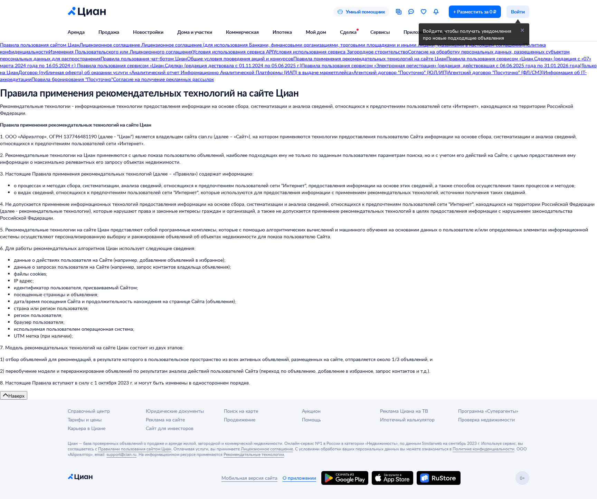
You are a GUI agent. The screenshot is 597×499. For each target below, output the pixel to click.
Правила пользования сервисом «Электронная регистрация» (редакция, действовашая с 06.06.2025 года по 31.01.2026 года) (441, 65)
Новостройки (148, 32)
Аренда (76, 32)
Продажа (108, 32)
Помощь (311, 419)
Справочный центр (89, 411)
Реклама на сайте (165, 419)
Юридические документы (175, 411)
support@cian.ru (121, 454)
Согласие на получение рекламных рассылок (163, 79)
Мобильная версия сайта (249, 478)
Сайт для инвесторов (169, 428)
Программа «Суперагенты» (488, 411)
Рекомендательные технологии (254, 454)
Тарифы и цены (85, 419)
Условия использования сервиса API (232, 51)
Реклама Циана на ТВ (404, 411)
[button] (522, 30)
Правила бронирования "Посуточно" (72, 79)
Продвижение (239, 419)
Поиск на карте (241, 411)
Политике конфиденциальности (483, 448)
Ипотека (282, 32)
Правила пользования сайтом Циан (39, 44)
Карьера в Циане (86, 428)
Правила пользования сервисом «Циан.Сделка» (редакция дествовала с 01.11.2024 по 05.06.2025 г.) (188, 65)
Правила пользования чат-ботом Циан (144, 58)
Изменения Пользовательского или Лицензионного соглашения (120, 51)
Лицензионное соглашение (110, 44)
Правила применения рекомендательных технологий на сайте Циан (369, 58)
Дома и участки (194, 32)
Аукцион (311, 411)
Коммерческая (242, 32)
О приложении (299, 478)
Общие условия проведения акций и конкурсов (240, 58)
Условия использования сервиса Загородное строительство (340, 51)
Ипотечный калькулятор (407, 419)
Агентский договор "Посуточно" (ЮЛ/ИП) (400, 72)
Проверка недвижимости (486, 419)
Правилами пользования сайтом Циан (134, 448)
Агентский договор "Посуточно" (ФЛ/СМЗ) (495, 72)
